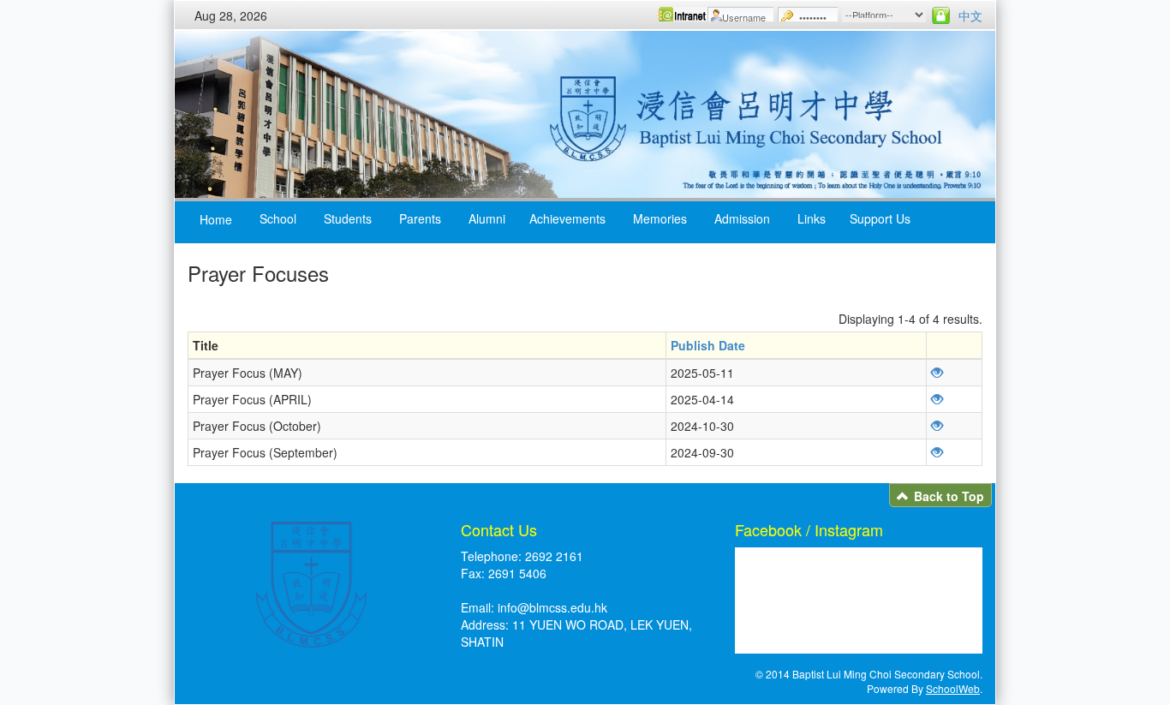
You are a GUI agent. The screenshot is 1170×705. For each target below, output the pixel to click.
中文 (970, 15)
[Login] (941, 15)
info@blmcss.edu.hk (552, 607)
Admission (742, 218)
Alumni (487, 218)
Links (811, 218)
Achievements (567, 218)
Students (348, 218)
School (278, 218)
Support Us (880, 218)
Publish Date (708, 345)
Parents (420, 218)
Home (216, 219)
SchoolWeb (953, 688)
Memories (660, 218)
